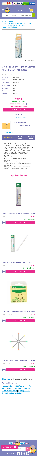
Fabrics (11, 21)
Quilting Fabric (24, 391)
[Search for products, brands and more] (33, 15)
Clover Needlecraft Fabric (12, 393)
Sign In (20, 10)
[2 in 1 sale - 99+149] (18, 3)
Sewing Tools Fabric (16, 388)
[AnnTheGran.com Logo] (7, 10)
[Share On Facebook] (10, 133)
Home (4, 21)
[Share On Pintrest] (12, 133)
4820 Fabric (19, 386)
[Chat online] (32, 450)
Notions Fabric (8, 386)
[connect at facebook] (18, 454)
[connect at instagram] (23, 454)
